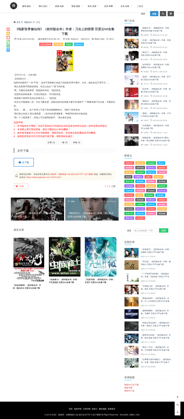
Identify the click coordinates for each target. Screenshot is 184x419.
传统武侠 (151, 213)
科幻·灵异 (92, 6)
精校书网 (128, 387)
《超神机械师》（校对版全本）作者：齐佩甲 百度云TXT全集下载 (155, 312)
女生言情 (129, 209)
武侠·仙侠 (59, 6)
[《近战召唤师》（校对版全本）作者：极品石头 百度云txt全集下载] (29, 259)
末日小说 (162, 190)
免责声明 (78, 408)
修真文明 (140, 213)
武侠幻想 (129, 190)
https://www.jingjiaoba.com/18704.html (43, 177)
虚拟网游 (140, 172)
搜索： (130, 230)
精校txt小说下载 (131, 384)
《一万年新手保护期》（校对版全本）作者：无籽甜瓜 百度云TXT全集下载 (155, 276)
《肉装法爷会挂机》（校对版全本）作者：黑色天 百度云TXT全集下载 (156, 324)
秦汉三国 (129, 181)
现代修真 (162, 181)
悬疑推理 (149, 195)
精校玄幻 (91, 240)
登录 (143, 13)
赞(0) (111, 38)
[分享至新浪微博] (8, 29)
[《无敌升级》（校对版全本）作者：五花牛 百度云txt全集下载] (100, 256)
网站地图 (102, 408)
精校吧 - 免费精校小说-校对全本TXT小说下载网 (71, 174)
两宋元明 (129, 218)
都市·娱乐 (26, 6)
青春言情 (140, 163)
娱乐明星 (162, 204)
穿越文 (148, 176)
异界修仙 (162, 199)
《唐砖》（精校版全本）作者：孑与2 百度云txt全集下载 (156, 114)
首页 (18, 22)
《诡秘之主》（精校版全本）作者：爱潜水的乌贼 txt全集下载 (156, 29)
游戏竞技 (151, 186)
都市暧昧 (129, 167)
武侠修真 (140, 190)
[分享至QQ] (8, 37)
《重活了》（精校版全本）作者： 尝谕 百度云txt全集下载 (155, 53)
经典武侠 (162, 172)
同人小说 (140, 209)
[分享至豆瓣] (8, 46)
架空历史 (151, 190)
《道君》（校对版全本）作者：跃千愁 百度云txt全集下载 (156, 78)
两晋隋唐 (162, 213)
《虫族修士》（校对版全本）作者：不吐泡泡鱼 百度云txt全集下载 (64, 281)
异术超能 (129, 204)
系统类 (68, 44)
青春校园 (151, 163)
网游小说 (151, 172)
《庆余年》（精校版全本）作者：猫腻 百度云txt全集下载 (156, 90)
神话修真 (140, 181)
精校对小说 (129, 390)
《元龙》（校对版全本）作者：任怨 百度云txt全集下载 (156, 41)
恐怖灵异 (129, 199)
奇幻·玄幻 (43, 6)
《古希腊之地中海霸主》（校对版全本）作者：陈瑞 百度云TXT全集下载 (156, 362)
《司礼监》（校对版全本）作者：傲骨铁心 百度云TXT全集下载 (156, 263)
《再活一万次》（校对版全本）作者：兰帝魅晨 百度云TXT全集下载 (155, 348)
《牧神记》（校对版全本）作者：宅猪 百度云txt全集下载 (156, 102)
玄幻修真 (129, 186)
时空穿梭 (58, 44)
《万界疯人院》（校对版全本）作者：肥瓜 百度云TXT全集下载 (155, 287)
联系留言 (111, 408)
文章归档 (86, 408)
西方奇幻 (129, 172)
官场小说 (151, 204)
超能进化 (162, 167)
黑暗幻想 (129, 163)
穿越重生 (138, 176)
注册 (154, 13)
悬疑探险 (160, 195)
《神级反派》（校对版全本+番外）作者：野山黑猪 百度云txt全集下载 (155, 139)
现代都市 (151, 181)
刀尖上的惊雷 (46, 44)
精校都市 (55, 240)
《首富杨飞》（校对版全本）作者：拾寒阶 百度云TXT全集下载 (156, 250)
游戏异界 (162, 186)
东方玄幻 (140, 218)
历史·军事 (108, 6)
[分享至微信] (8, 41)
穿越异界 (158, 176)
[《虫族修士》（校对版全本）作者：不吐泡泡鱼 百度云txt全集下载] (64, 256)
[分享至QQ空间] (8, 33)
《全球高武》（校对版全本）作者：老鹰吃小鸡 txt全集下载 (156, 66)
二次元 (140, 6)
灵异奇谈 (140, 186)
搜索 (163, 230)
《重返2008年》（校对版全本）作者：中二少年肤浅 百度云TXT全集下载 (155, 301)
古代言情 (151, 209)
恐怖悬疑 (140, 199)
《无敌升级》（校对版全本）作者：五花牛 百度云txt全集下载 (100, 281)
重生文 (161, 163)
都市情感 (140, 167)
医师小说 (129, 213)
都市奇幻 (78, 44)
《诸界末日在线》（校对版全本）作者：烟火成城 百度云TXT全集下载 (156, 336)
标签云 (94, 408)
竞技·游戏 (75, 6)
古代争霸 (162, 209)
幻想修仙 (140, 204)
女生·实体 (125, 6)
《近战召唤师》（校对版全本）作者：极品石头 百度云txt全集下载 (27, 286)
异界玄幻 (151, 199)
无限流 (139, 195)
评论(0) (86, 38)
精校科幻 (28, 22)
